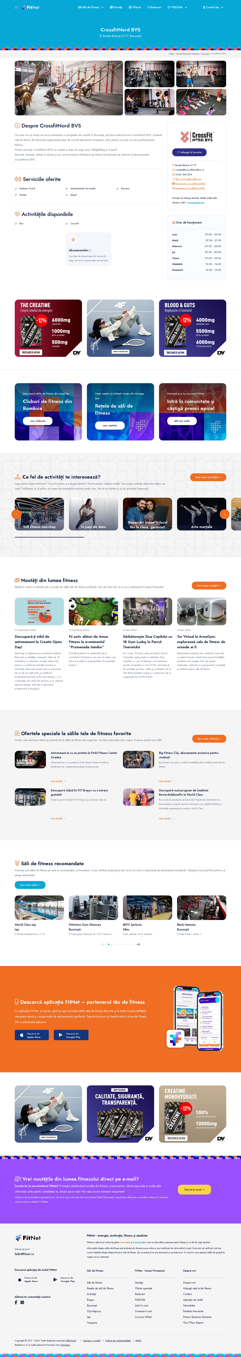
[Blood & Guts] (192, 328)
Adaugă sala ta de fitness (197, 1288)
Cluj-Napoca (94, 1311)
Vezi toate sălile (29, 885)
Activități (91, 1294)
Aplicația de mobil (193, 1300)
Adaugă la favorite (190, 152)
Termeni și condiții (91, 1340)
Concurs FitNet (143, 1317)
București (205, 53)
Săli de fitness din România (187, 53)
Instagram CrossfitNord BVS (190, 188)
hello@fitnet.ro (24, 1254)
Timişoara (65, 1345)
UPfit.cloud (71, 1340)
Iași (88, 1317)
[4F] (120, 328)
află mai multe (182, 421)
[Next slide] (225, 514)
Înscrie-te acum (193, 1189)
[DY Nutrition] (120, 1114)
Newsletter (189, 1305)
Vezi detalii (57, 781)
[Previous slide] (16, 514)
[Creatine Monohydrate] (192, 1114)
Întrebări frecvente (193, 1311)
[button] (108, 944)
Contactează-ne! (195, 202)
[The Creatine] (48, 328)
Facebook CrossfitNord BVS (190, 184)
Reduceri (155, 7)
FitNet (171, 53)
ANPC (138, 1340)
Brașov (90, 1300)
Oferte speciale (143, 1288)
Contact (187, 1294)
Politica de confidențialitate (118, 1340)
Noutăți (117, 7)
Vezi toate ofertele (208, 739)
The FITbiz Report (193, 1323)
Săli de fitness (94, 1283)
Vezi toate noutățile (208, 585)
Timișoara (92, 1323)
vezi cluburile (37, 421)
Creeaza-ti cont (143, 1311)
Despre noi (189, 1283)
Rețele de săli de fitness (100, 1288)
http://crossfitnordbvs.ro (188, 179)
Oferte (136, 7)
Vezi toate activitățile (207, 477)
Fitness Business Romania (197, 1317)
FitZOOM (140, 1300)
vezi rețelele (110, 425)
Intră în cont (141, 1305)
